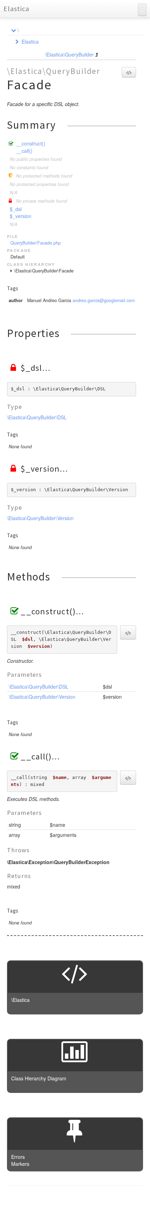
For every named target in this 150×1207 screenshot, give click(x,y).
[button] (129, 72)
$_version (20, 215)
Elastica (16, 8)
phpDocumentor (92, 1196)
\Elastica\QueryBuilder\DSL (37, 417)
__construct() (30, 143)
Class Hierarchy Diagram (38, 1078)
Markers (20, 1163)
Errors (18, 1156)
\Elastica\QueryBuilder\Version (40, 518)
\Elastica (20, 999)
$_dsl (16, 208)
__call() (24, 150)
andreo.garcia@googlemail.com (104, 300)
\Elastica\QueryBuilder (69, 54)
